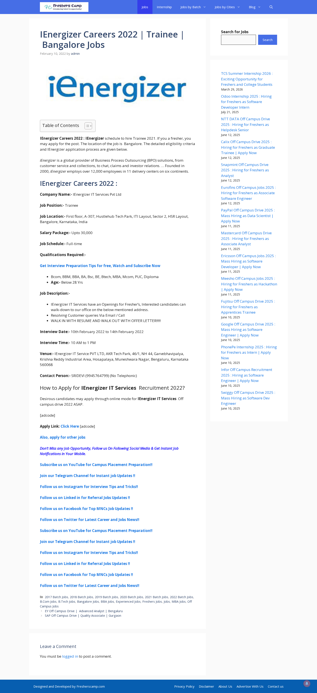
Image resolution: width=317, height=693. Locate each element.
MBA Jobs (179, 601)
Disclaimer (206, 686)
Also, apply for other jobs (62, 437)
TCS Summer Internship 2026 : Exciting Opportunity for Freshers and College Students (247, 79)
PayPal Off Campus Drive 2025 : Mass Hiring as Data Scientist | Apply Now (248, 216)
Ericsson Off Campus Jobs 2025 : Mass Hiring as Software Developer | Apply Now (248, 261)
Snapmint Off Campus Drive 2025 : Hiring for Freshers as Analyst (245, 170)
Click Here (70, 426)
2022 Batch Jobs (181, 597)
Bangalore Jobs (88, 601)
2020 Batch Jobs (131, 597)
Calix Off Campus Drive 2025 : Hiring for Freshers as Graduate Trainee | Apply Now (248, 147)
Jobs (145, 7)
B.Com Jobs (48, 601)
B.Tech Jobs (66, 601)
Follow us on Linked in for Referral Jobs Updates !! (85, 497)
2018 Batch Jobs (81, 597)
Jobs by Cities (225, 7)
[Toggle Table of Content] (86, 126)
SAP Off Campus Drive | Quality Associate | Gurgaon (83, 615)
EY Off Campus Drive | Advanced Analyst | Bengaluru (84, 611)
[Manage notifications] (306, 683)
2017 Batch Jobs (56, 597)
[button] (271, 7)
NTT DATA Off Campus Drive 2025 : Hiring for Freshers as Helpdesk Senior (245, 124)
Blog (252, 7)
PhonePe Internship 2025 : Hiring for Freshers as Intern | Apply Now (249, 352)
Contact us (276, 686)
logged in (70, 656)
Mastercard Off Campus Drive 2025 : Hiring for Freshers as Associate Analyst (246, 238)
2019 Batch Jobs (106, 597)
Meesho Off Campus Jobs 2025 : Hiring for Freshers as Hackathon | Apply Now (249, 284)
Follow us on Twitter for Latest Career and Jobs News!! (89, 519)
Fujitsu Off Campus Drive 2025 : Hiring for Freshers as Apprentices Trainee (248, 307)
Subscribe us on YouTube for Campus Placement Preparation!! (96, 464)
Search (268, 40)
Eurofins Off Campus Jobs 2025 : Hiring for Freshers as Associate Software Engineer (248, 193)
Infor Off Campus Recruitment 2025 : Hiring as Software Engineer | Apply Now (246, 375)
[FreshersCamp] (64, 7)
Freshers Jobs (152, 601)
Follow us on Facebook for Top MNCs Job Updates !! (86, 508)
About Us (225, 686)
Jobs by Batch (190, 7)
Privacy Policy (184, 686)
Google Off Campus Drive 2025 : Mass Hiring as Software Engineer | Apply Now (248, 330)
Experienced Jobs (128, 601)
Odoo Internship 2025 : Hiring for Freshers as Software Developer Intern (246, 102)
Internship (164, 7)
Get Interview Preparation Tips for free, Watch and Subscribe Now (100, 265)
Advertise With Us (250, 686)
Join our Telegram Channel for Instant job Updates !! (87, 475)
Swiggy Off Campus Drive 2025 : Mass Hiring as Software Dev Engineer (248, 398)
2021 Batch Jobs (156, 597)
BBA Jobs (107, 601)
